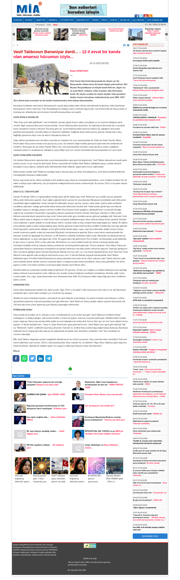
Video (49, 25)
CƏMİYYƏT (41, 20)
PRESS (104, 20)
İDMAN (95, 20)
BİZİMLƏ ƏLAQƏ (90, 558)
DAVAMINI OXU (150, 536)
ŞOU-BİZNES (138, 20)
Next (166, 34)
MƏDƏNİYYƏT (83, 20)
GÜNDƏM (17, 20)
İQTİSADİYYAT (67, 20)
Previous (13, 34)
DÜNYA (113, 20)
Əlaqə (55, 25)
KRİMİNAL (53, 20)
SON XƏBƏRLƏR (154, 20)
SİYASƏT (29, 20)
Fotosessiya (40, 25)
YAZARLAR (125, 20)
